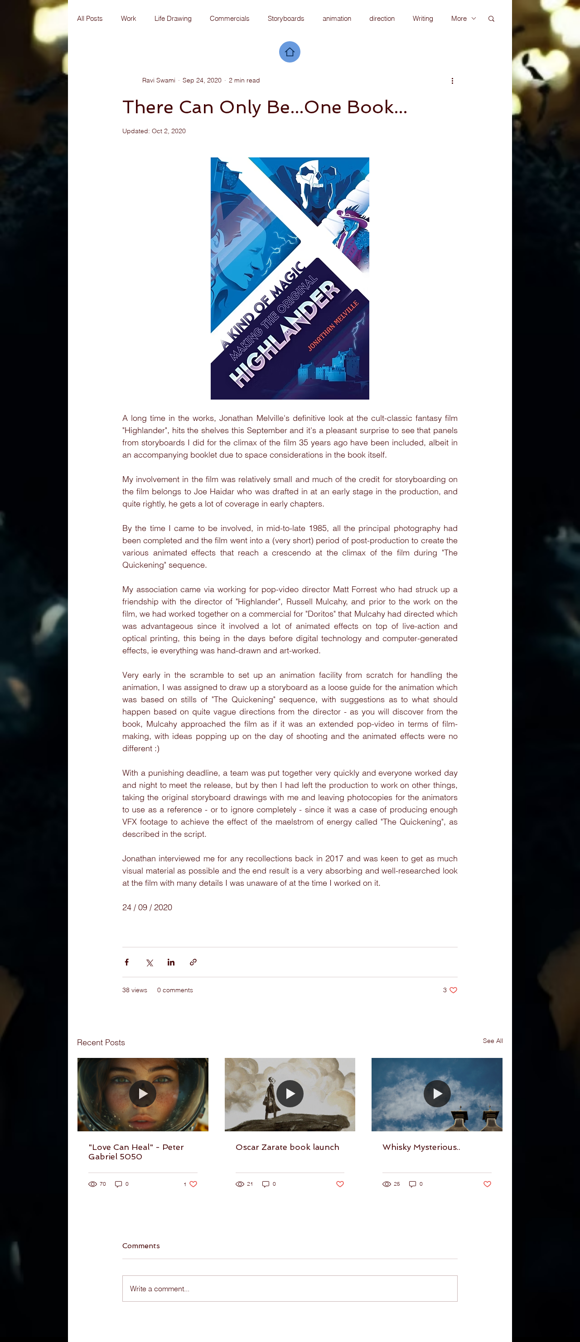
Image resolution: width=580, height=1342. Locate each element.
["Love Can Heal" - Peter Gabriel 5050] (142, 1094)
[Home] (289, 52)
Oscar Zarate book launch (287, 1147)
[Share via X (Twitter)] (149, 962)
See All (493, 1041)
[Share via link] (193, 962)
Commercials (230, 18)
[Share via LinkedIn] (171, 962)
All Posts (90, 18)
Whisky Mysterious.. (421, 1147)
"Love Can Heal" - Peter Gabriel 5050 (136, 1151)
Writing (423, 18)
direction (382, 18)
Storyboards (286, 18)
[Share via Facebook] (126, 962)
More (459, 18)
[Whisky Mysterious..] (437, 1094)
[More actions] (452, 80)
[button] (491, 18)
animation (337, 18)
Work (128, 18)
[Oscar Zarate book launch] (290, 1094)
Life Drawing (173, 18)
